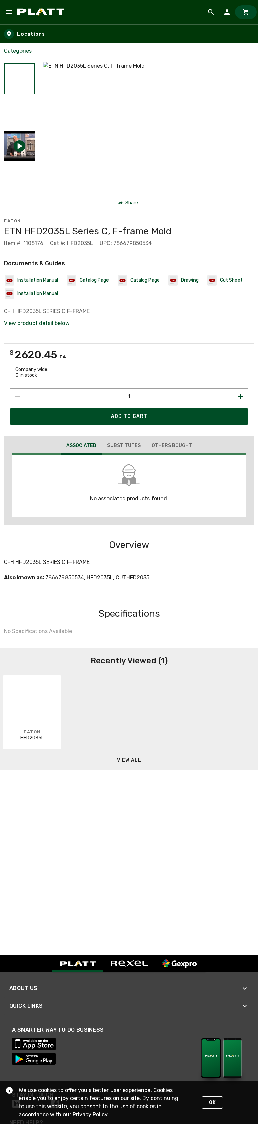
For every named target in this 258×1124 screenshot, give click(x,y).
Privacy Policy (90, 1114)
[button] (19, 78)
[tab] (81, 446)
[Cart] (246, 12)
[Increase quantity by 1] (240, 396)
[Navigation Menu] (9, 12)
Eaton (12, 220)
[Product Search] (211, 12)
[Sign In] (227, 12)
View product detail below (37, 323)
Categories (18, 51)
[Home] (42, 12)
